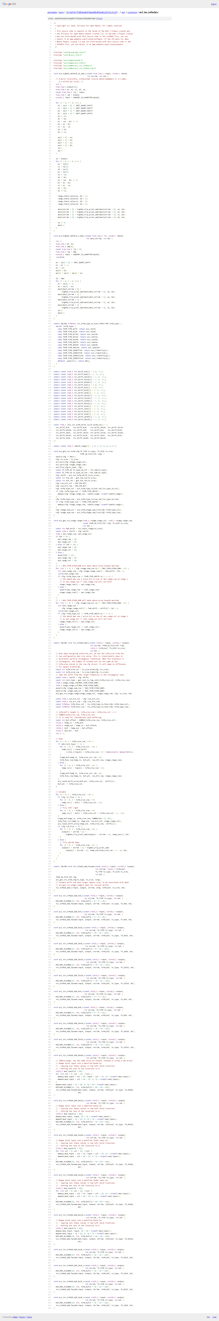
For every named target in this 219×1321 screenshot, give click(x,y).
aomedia (52, 12)
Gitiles (15, 1317)
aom (61, 12)
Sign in (213, 4)
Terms (29, 1317)
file (99, 18)
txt (208, 1317)
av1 (123, 12)
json (214, 1317)
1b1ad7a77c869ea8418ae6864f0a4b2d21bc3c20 (91, 12)
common (132, 12)
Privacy (22, 1317)
